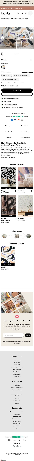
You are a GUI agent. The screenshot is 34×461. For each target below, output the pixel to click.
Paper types (17, 414)
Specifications (25, 126)
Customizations (25, 137)
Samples (8, 137)
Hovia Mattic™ (7, 75)
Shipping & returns (17, 416)
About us (17, 398)
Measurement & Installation (17, 412)
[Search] (18, 13)
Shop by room (17, 371)
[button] (22, 13)
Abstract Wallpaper (19, 18)
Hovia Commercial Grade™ (10, 79)
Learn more (20, 107)
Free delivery (25, 132)
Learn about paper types (27, 72)
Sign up (28, 335)
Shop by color (17, 374)
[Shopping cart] (26, 13)
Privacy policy (17, 421)
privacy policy (27, 341)
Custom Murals (17, 360)
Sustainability (17, 401)
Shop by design (17, 376)
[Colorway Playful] (3, 67)
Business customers (17, 390)
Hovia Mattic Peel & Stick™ (21, 75)
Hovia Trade (17, 385)
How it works (9, 132)
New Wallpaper (17, 369)
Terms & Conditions (17, 419)
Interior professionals (17, 387)
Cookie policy (17, 426)
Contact (17, 403)
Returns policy (17, 423)
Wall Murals (17, 364)
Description (8, 126)
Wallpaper (7, 18)
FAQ (17, 428)
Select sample (17, 94)
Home (2, 18)
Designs (12, 18)
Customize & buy (17, 90)
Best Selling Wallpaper (17, 367)
